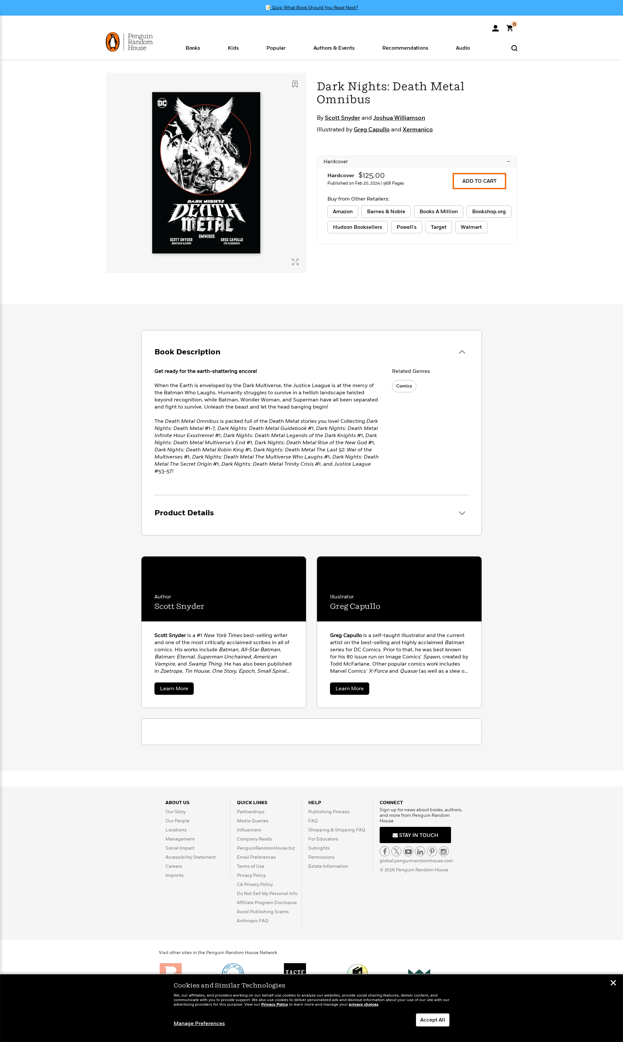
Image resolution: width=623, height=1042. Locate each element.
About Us (177, 803)
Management (180, 839)
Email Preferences (256, 857)
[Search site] (514, 48)
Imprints (174, 875)
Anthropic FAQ (252, 921)
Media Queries (252, 821)
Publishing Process (328, 812)
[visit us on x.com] (396, 851)
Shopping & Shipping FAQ (336, 830)
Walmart (471, 227)
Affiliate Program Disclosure (267, 903)
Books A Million (439, 211)
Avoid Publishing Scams (263, 912)
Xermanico (418, 130)
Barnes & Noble (386, 211)
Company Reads (254, 839)
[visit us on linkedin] (420, 851)
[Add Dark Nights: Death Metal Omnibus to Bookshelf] (295, 84)
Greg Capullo (372, 130)
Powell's (407, 227)
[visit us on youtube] (408, 851)
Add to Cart (479, 181)
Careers (173, 866)
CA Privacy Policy (255, 884)
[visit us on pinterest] (432, 851)
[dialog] (311, 1008)
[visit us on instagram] (444, 851)
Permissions (321, 857)
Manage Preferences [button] (199, 1023)
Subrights (319, 848)
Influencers (249, 830)
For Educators (323, 839)
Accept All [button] (432, 1020)
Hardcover (417, 161)
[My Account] (495, 26)
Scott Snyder (342, 118)
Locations (176, 830)
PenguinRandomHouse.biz (266, 848)
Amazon (343, 211)
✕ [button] (613, 983)
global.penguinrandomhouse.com (416, 861)
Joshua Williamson (399, 118)
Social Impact (179, 848)
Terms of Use (250, 866)
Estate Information (328, 866)
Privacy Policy (251, 875)
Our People (177, 821)
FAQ (313, 821)
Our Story (175, 812)
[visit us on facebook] (385, 851)
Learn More (177, 690)
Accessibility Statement (190, 857)
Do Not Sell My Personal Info (267, 893)
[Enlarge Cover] (295, 262)
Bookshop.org (489, 211)
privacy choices (363, 1004)
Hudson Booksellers (357, 227)
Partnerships (250, 812)
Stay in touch (418, 835)
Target (438, 227)
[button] (193, 47)
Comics (404, 386)
